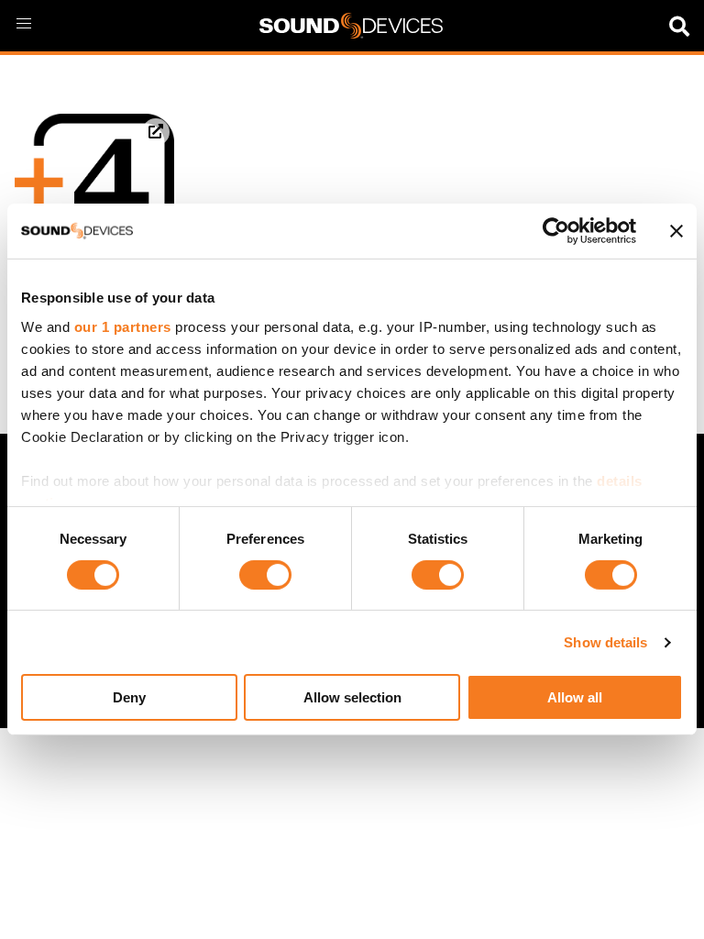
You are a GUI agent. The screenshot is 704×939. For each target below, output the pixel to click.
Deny (129, 697)
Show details (605, 642)
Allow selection (352, 697)
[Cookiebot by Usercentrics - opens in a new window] (556, 231)
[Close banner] (676, 231)
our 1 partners (122, 326)
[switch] (265, 575)
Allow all (574, 697)
